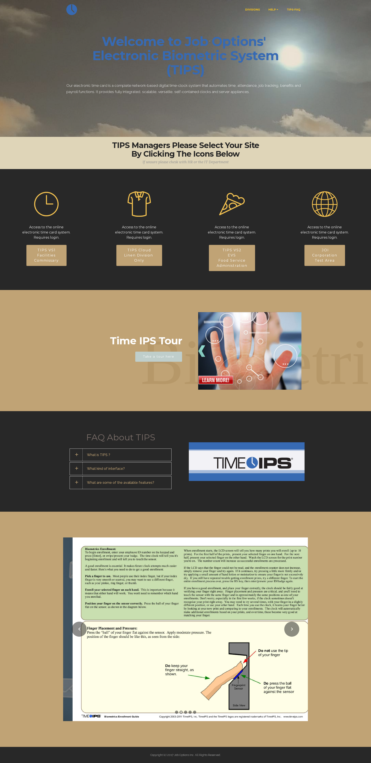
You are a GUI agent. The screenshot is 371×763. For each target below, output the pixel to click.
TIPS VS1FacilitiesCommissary (46, 255)
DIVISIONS (252, 9)
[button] (79, 631)
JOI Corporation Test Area (324, 255)
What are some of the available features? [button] (120, 483)
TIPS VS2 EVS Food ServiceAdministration (232, 258)
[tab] (121, 455)
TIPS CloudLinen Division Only (139, 255)
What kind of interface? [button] (106, 469)
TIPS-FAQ (293, 9)
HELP (272, 9)
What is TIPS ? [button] (98, 455)
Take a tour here (158, 357)
